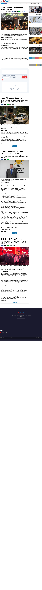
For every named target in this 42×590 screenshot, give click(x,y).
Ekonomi (24, 1)
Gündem (12, 1)
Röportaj (30, 1)
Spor (17, 1)
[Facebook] (18, 318)
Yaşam (27, 1)
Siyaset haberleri (6, 4)
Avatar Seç (13, 77)
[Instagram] (22, 318)
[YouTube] (24, 318)
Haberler (2, 4)
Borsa (5, 3)
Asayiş (15, 1)
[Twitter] (20, 318)
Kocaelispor (20, 1)
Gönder (25, 77)
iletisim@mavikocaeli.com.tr (5, 332)
